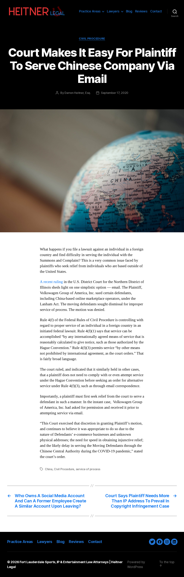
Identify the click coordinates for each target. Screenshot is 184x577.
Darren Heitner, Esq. (78, 93)
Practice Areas (89, 11)
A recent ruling (51, 281)
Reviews (141, 11)
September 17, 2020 (114, 93)
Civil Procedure (92, 38)
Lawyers (113, 11)
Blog (129, 11)
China (48, 469)
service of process (88, 469)
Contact (156, 11)
